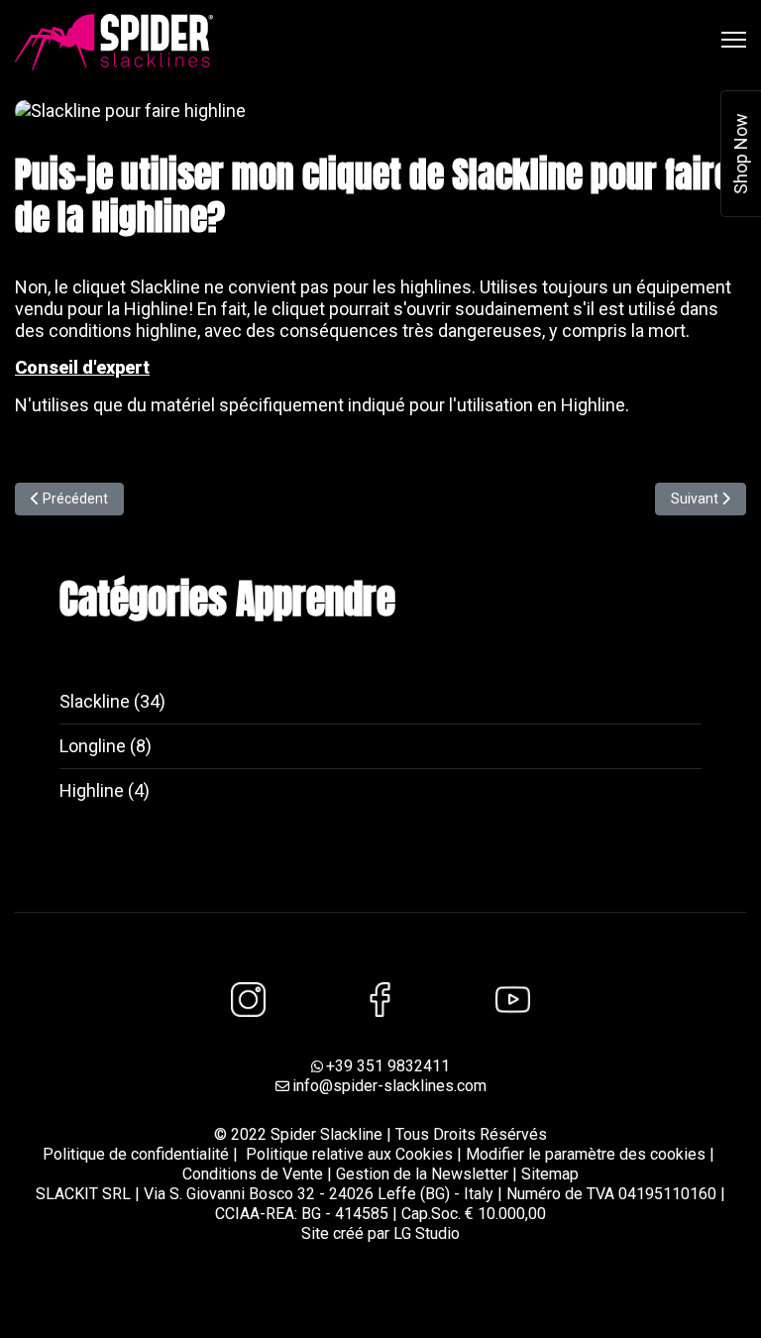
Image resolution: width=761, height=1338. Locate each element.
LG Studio (426, 1233)
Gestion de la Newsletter (422, 1174)
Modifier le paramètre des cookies (586, 1154)
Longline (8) (105, 745)
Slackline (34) (112, 701)
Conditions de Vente (254, 1174)
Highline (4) (104, 790)
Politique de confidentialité (136, 1154)
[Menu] (733, 39)
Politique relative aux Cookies (349, 1154)
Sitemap (550, 1174)
